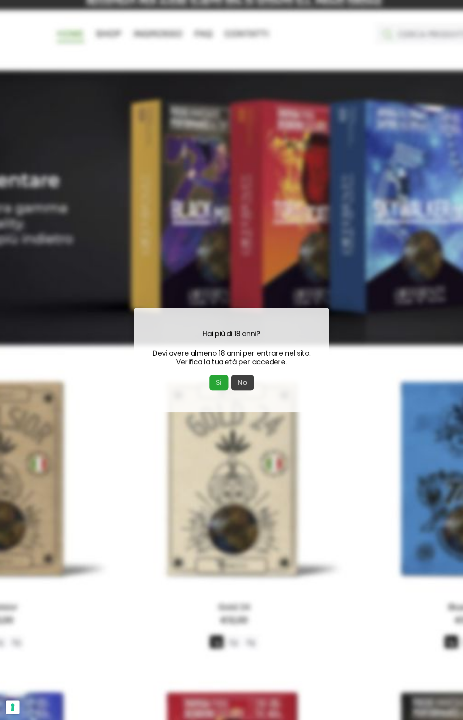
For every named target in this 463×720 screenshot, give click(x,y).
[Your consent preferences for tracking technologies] (13, 707)
